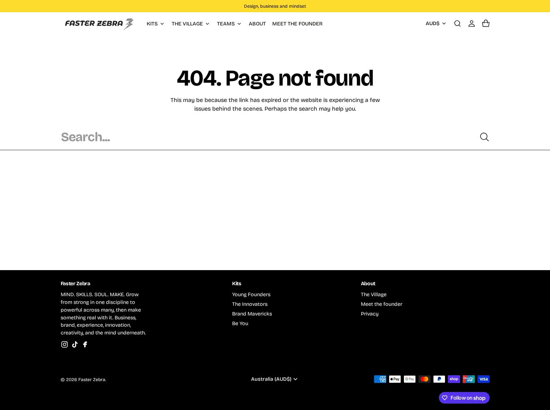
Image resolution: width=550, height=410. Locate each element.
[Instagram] (64, 344)
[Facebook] (85, 344)
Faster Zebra (91, 379)
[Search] (484, 137)
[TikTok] (75, 344)
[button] (457, 23)
